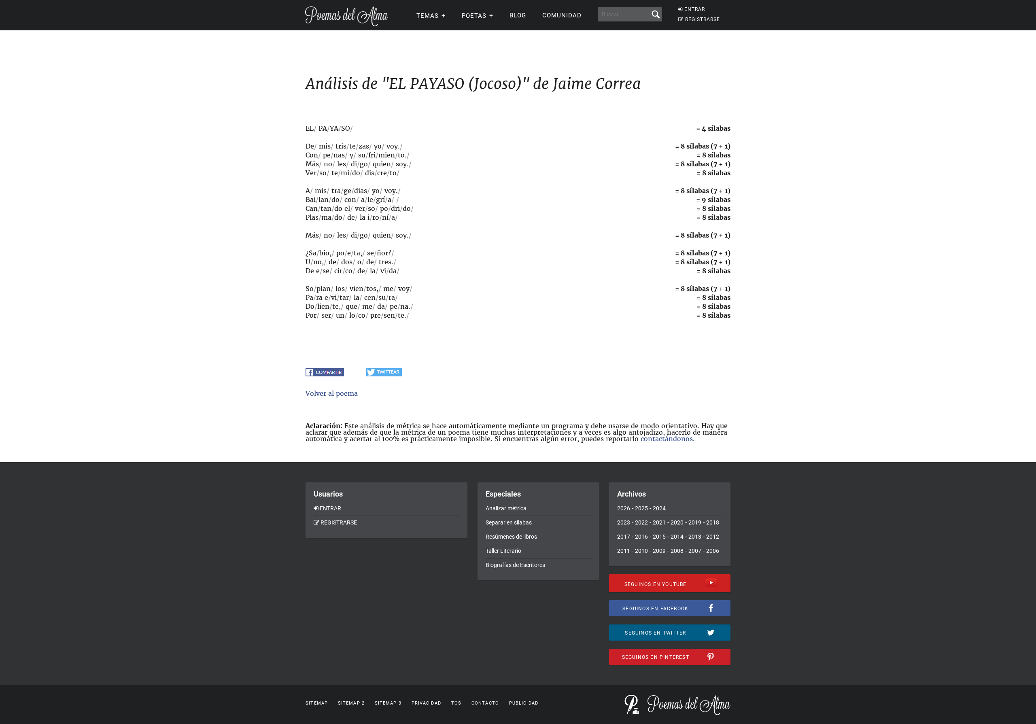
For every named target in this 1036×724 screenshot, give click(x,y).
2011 (623, 551)
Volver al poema (332, 393)
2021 (659, 522)
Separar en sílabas (509, 522)
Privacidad (426, 703)
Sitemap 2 (351, 703)
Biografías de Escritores (515, 565)
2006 (712, 551)
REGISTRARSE (702, 19)
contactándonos (667, 439)
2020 (677, 522)
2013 (694, 536)
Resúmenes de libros (511, 536)
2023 (623, 522)
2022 (641, 522)
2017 (623, 536)
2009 (659, 551)
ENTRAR (694, 9)
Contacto (485, 703)
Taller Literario (503, 551)
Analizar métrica (506, 508)
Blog (518, 15)
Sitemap (317, 703)
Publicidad (523, 703)
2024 (659, 508)
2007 (694, 551)
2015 (659, 536)
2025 (641, 508)
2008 (677, 551)
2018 (712, 522)
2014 (677, 536)
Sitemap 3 (388, 703)
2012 (712, 536)
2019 (694, 522)
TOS (456, 703)
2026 (623, 508)
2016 (641, 536)
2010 (641, 551)
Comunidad (562, 15)
